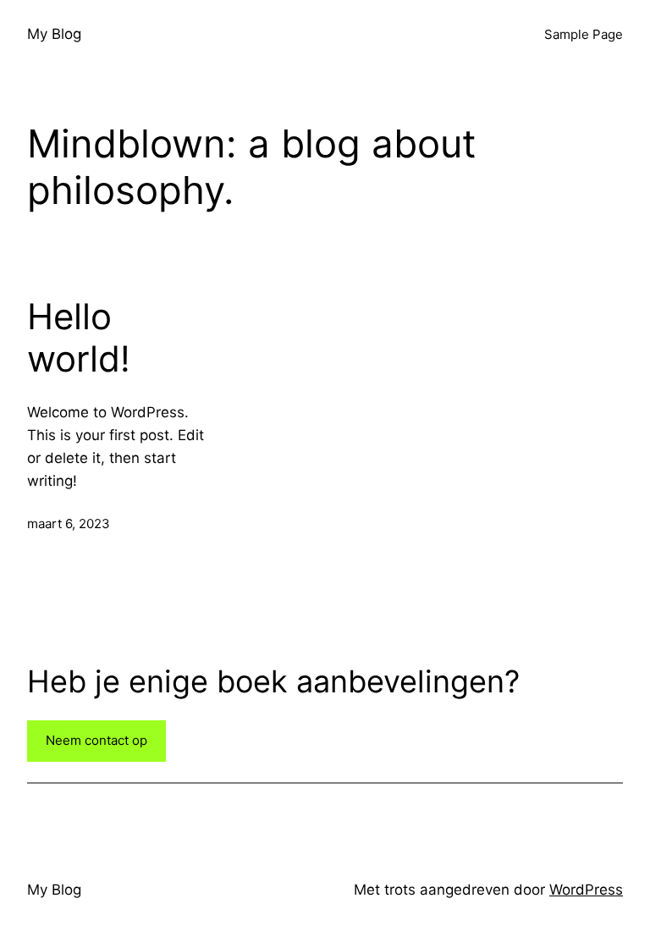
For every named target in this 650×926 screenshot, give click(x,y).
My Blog (54, 33)
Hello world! (78, 337)
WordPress (586, 889)
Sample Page (583, 34)
